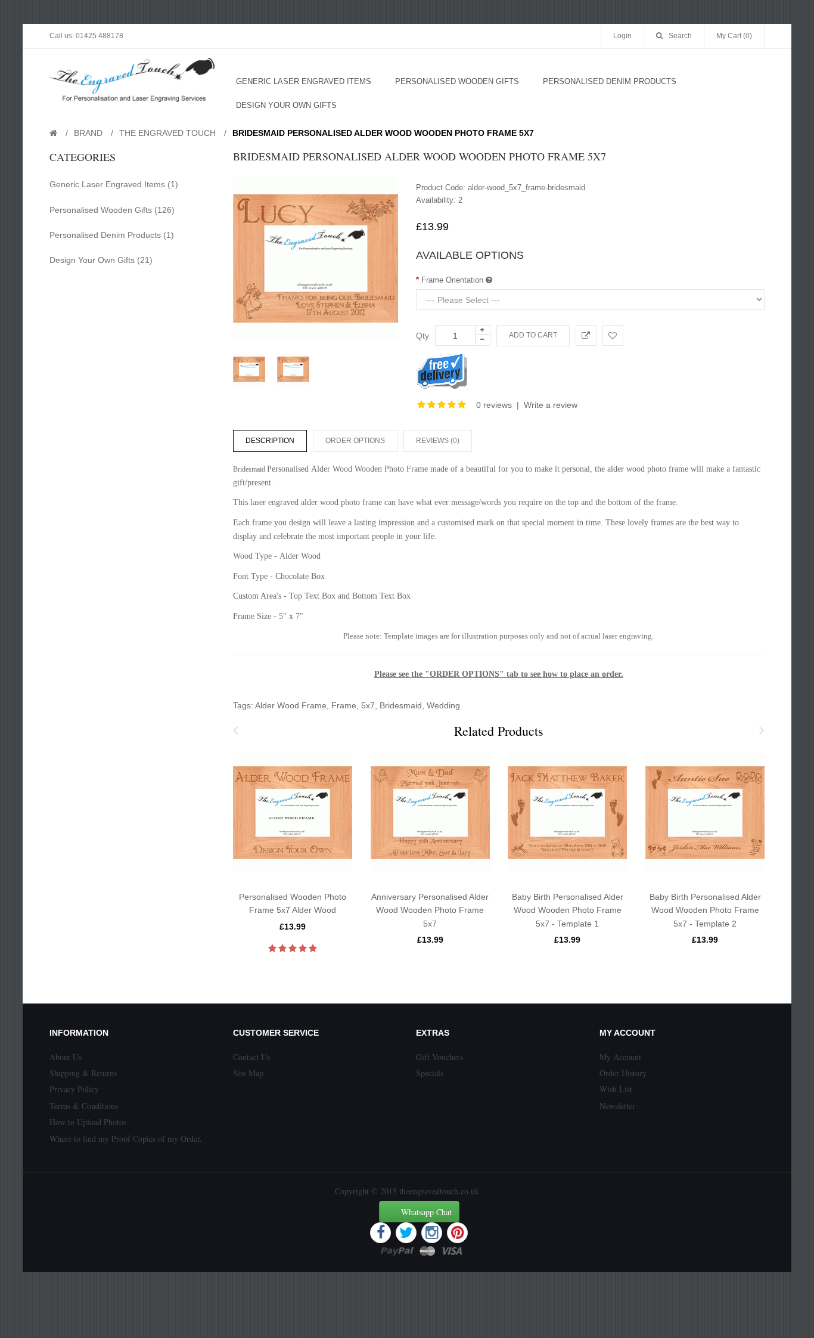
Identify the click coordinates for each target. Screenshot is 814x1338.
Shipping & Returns (83, 1073)
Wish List (615, 1089)
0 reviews (494, 405)
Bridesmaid (401, 705)
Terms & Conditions (83, 1105)
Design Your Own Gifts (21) (101, 260)
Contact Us (251, 1057)
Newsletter (617, 1105)
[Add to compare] (586, 335)
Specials (429, 1073)
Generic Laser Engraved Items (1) (113, 184)
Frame (343, 705)
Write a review (550, 405)
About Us (65, 1057)
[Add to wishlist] (612, 335)
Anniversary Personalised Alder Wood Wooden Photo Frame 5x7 (430, 910)
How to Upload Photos (87, 1122)
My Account (620, 1057)
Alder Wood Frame (291, 705)
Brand (88, 133)
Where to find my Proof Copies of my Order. (125, 1138)
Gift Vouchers (439, 1057)
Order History (623, 1073)
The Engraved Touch (167, 133)
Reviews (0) (437, 440)
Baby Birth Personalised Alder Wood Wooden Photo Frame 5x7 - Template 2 (705, 910)
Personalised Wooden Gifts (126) (112, 210)
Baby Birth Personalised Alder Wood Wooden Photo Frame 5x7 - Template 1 (567, 910)
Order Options (355, 440)
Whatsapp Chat (426, 1212)
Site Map (248, 1073)
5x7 (368, 705)
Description (270, 440)
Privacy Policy (74, 1089)
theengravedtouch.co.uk (439, 1191)
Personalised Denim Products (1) (111, 235)
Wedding (443, 705)
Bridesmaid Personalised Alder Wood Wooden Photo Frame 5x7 (383, 133)
